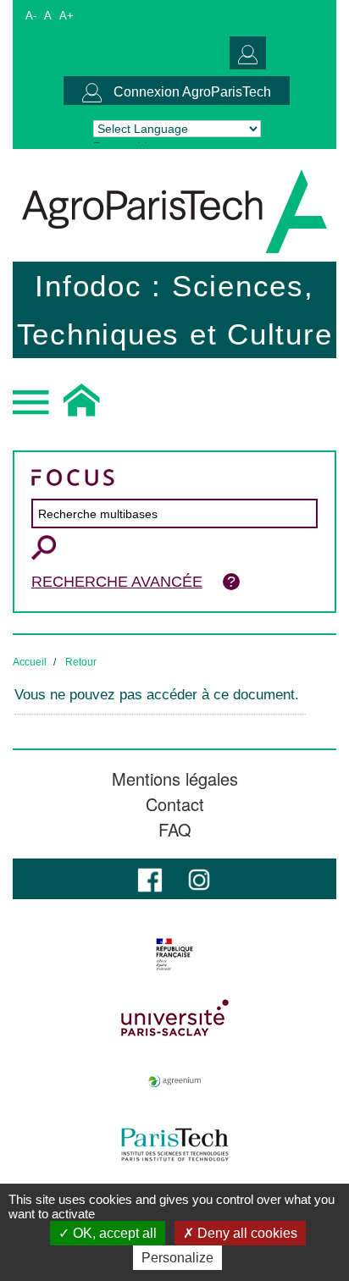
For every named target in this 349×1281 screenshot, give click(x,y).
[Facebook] (150, 878)
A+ (66, 15)
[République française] (174, 954)
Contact (175, 804)
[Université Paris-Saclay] (174, 1018)
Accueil (30, 662)
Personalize (177, 1258)
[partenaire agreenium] (174, 1081)
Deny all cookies (245, 1233)
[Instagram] (199, 878)
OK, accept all (113, 1233)
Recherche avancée (116, 581)
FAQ (174, 829)
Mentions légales (175, 778)
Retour (81, 662)
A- (30, 15)
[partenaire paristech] (174, 1145)
